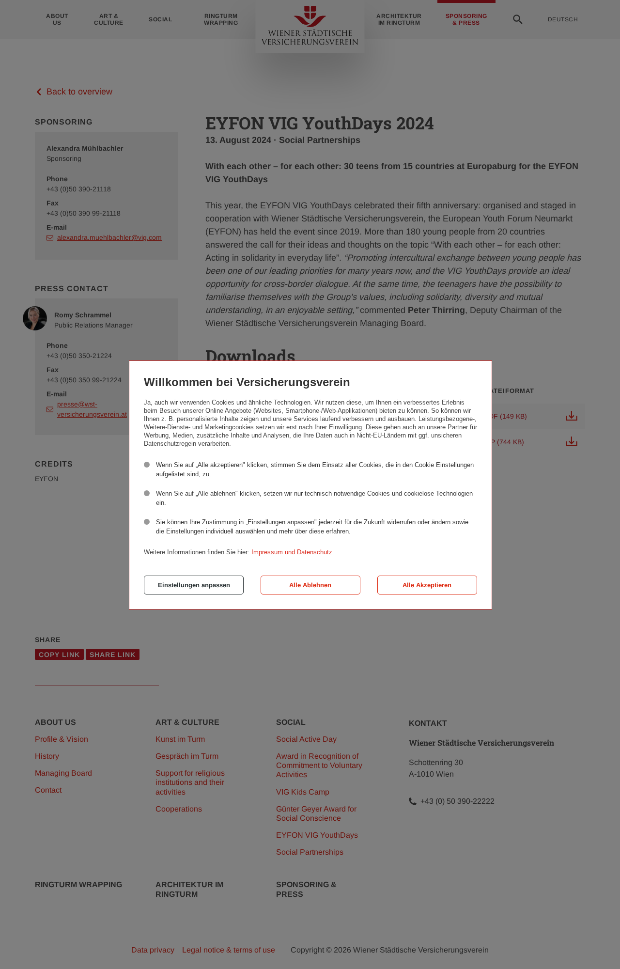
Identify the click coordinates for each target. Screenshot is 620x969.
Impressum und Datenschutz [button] (291, 552)
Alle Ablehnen (310, 585)
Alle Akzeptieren (427, 585)
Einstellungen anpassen (194, 585)
